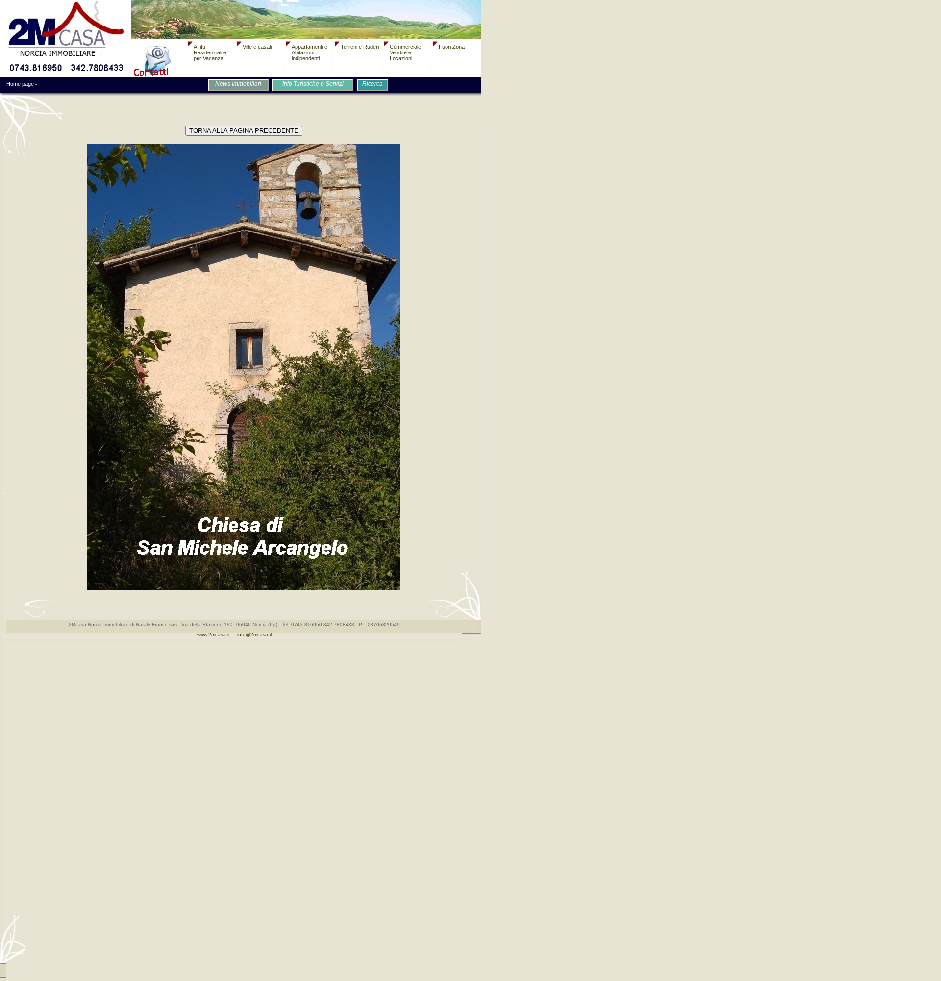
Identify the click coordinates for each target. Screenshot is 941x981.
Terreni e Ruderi (360, 47)
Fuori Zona (452, 47)
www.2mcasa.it (213, 634)
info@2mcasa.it (254, 634)
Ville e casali (257, 47)
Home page (20, 84)
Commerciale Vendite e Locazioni (405, 52)
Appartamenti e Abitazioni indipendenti (309, 52)
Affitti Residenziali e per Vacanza (210, 52)
